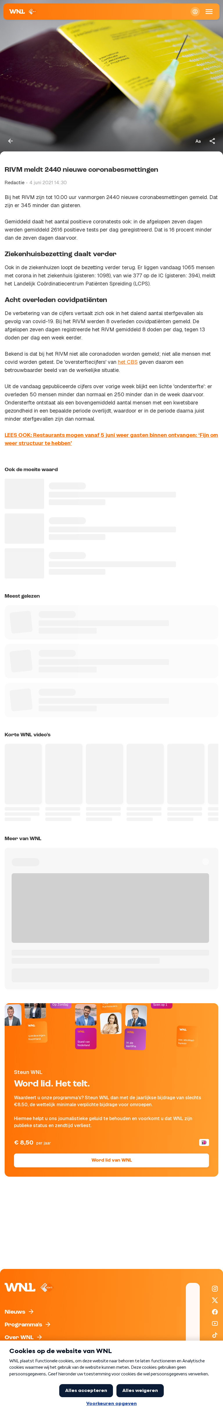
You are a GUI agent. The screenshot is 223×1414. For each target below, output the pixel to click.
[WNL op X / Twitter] (214, 1300)
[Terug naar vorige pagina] (10, 141)
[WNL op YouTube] (214, 1323)
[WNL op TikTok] (214, 1335)
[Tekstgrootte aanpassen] (198, 141)
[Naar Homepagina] (23, 11)
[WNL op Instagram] (214, 1288)
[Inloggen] (195, 11)
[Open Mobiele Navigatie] (209, 11)
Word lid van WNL (111, 1160)
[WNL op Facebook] (214, 1311)
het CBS (128, 362)
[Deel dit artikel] (212, 141)
